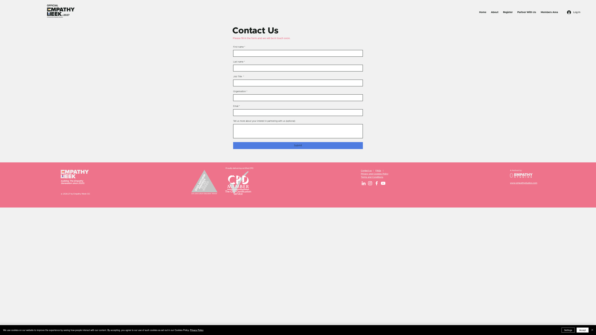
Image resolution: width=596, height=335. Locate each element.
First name (239, 47)
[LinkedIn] (363, 183)
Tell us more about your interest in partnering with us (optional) (264, 121)
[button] (495, 12)
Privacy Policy (196, 330)
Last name (239, 62)
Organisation (240, 91)
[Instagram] (370, 183)
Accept (582, 330)
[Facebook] (376, 183)
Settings (568, 330)
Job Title (238, 77)
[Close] (592, 330)
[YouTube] (383, 183)
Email (236, 106)
